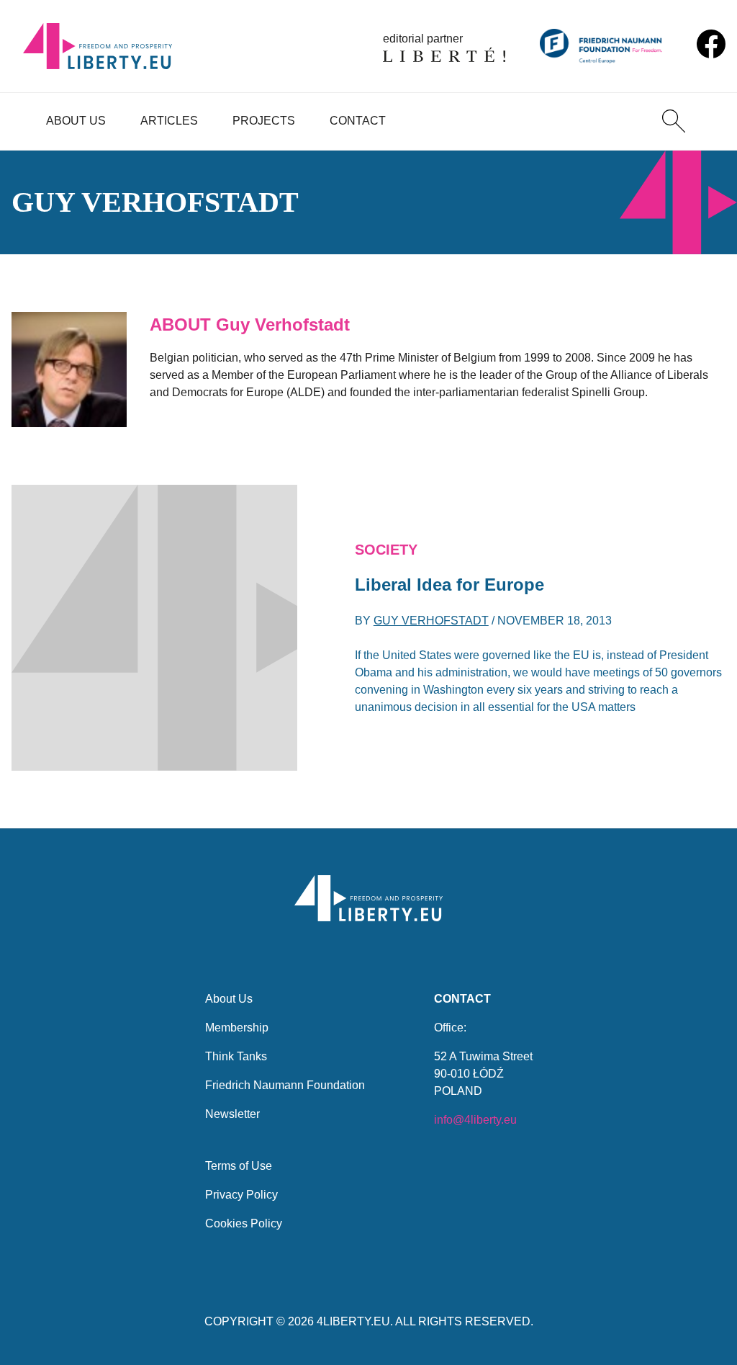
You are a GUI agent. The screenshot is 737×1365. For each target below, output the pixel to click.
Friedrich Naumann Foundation (285, 1085)
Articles (169, 121)
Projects (263, 121)
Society (386, 550)
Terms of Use (238, 1166)
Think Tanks (236, 1056)
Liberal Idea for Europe (449, 584)
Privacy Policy (241, 1195)
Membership (236, 1027)
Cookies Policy (243, 1223)
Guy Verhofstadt (431, 620)
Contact (358, 121)
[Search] (673, 121)
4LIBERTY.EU (353, 1321)
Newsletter (232, 1114)
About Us (76, 121)
